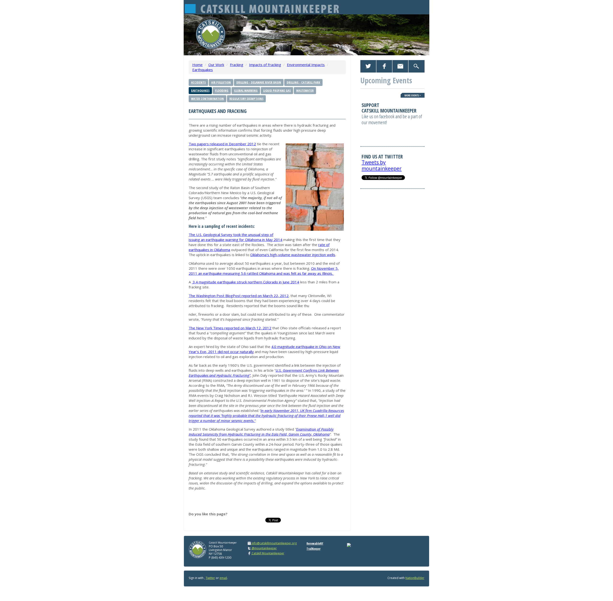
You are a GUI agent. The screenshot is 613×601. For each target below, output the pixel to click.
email (223, 578)
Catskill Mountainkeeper (267, 553)
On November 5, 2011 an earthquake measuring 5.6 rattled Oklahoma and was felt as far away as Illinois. (264, 271)
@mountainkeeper (264, 548)
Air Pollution (221, 82)
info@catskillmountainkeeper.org (274, 543)
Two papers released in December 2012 (222, 143)
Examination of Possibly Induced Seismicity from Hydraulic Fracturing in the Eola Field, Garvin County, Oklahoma (261, 432)
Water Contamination (207, 98)
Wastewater (305, 90)
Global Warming (246, 90)
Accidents (198, 82)
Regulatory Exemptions (246, 98)
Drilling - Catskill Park (303, 82)
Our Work (216, 64)
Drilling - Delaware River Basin (258, 82)
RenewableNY (314, 543)
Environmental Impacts (306, 64)
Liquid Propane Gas (277, 90)
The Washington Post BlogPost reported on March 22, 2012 (239, 295)
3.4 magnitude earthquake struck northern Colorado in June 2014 (245, 282)
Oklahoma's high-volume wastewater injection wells (292, 254)
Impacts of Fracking (265, 64)
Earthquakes (202, 69)
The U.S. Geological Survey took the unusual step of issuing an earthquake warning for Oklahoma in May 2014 (235, 237)
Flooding (221, 90)
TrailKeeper (313, 549)
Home (197, 64)
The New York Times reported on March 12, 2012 (230, 328)
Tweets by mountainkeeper (382, 165)
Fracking (236, 64)
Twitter (210, 578)
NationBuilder (414, 578)
